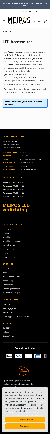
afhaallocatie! (15, 387)
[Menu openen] (4, 21)
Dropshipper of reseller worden (16, 316)
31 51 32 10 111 (25, 156)
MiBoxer (6, 332)
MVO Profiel (7, 312)
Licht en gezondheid (11, 289)
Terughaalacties (9, 257)
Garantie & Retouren (11, 245)
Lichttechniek (8, 285)
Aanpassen (25, 426)
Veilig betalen (8, 229)
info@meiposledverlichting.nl (31, 159)
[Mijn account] (39, 21)
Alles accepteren (25, 419)
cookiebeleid (20, 411)
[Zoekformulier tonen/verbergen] (34, 21)
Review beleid (8, 249)
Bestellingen (8, 237)
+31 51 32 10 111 (26, 152)
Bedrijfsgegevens (10, 308)
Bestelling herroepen (11, 241)
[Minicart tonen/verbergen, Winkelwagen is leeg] (45, 21)
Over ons (6, 304)
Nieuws (6, 269)
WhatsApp (30, 3)
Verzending (7, 233)
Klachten (6, 253)
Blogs (5, 273)
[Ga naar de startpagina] (19, 21)
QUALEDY (6, 328)
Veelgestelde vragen (11, 293)
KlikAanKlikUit (8, 336)
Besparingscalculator (11, 277)
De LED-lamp (8, 281)
